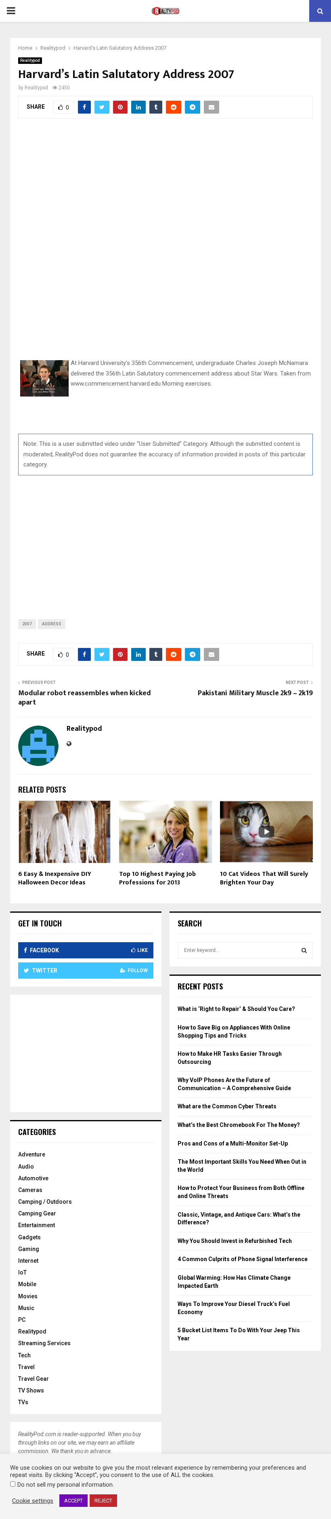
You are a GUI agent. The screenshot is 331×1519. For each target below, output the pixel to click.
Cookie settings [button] (32, 1500)
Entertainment (36, 1225)
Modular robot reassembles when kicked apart (84, 698)
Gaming (28, 1249)
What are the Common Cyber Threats (227, 1106)
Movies (28, 1296)
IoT (22, 1272)
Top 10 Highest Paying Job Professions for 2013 (157, 878)
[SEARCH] (304, 950)
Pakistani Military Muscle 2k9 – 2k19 (255, 693)
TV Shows (31, 1390)
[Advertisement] (165, 540)
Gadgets (29, 1237)
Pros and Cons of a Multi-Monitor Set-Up (233, 1143)
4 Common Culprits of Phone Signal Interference (243, 1259)
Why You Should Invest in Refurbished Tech (235, 1241)
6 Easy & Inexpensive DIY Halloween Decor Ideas (54, 878)
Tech (24, 1355)
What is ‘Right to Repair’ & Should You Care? (236, 1009)
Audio (26, 1166)
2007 (27, 624)
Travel (26, 1367)
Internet (28, 1260)
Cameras (30, 1190)
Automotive (33, 1178)
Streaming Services (44, 1343)
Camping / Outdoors (45, 1201)
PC (21, 1319)
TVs (23, 1402)
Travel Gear (33, 1379)
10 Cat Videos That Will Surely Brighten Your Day (264, 878)
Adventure (31, 1154)
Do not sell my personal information (65, 1484)
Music (26, 1308)
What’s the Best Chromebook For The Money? (239, 1125)
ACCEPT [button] (73, 1501)
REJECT (103, 1501)
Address (51, 624)
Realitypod (30, 60)
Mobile (27, 1284)
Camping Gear (37, 1213)
